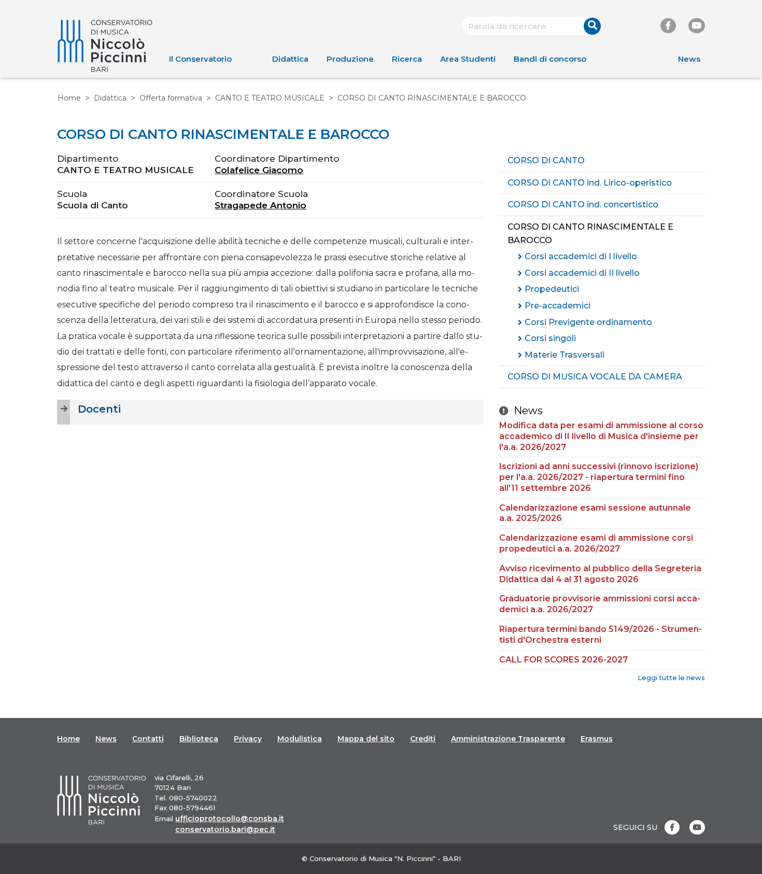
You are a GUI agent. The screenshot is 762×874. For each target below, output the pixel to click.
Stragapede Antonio (260, 205)
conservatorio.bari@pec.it (225, 829)
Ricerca (407, 59)
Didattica (290, 59)
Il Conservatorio (200, 59)
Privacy (248, 738)
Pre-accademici (557, 306)
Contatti (148, 738)
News (689, 59)
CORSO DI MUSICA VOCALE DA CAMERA (594, 377)
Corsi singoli (550, 338)
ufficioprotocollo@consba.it (229, 818)
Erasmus (597, 738)
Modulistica (299, 738)
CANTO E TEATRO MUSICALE (269, 98)
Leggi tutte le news (671, 678)
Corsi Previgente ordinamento (588, 322)
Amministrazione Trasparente (508, 738)
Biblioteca (198, 738)
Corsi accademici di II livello (582, 273)
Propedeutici (552, 289)
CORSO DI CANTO (546, 160)
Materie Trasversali (564, 355)
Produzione (350, 59)
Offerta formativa (170, 98)
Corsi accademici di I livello (581, 256)
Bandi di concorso (550, 59)
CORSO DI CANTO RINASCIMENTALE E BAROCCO (590, 233)
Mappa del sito (365, 738)
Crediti (422, 738)
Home (69, 98)
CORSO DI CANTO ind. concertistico (582, 204)
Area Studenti (468, 59)
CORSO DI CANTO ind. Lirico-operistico (589, 183)
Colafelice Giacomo (259, 170)
